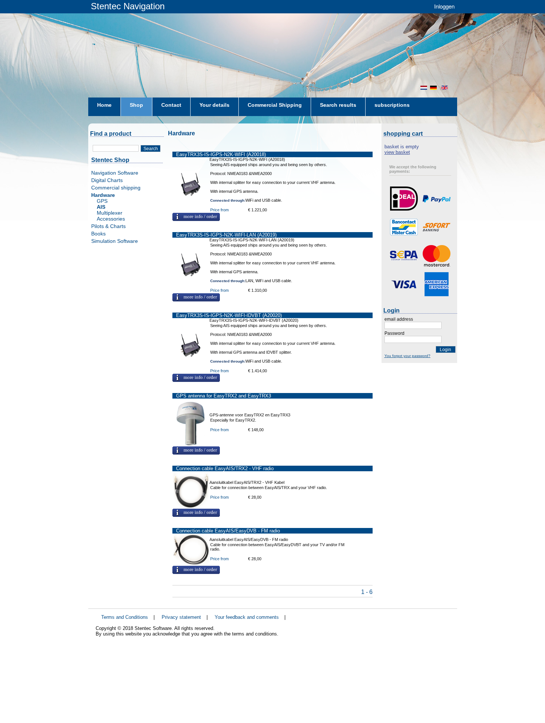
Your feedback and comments (247, 617)
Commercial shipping (116, 188)
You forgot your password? (407, 356)
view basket (397, 152)
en (445, 88)
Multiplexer (109, 213)
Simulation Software (114, 241)
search (150, 148)
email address (398, 319)
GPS (102, 201)
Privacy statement (181, 617)
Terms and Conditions (124, 617)
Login (445, 349)
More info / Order (200, 216)
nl (423, 88)
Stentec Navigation (128, 6)
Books (98, 234)
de (434, 88)
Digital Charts (107, 180)
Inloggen (444, 6)
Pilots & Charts (108, 226)
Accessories (111, 219)
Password (394, 333)
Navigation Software (114, 173)
